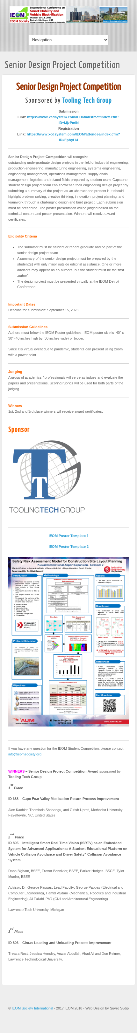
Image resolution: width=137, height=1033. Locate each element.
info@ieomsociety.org (24, 754)
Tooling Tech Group (87, 100)
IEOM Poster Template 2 (69, 546)
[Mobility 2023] (68, 22)
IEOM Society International (33, 1008)
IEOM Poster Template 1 (69, 536)
